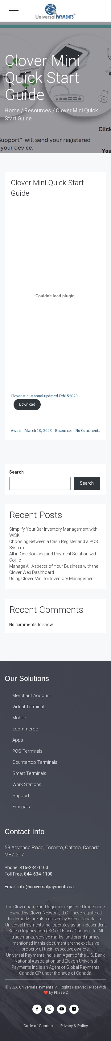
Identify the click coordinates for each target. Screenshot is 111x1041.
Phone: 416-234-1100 (26, 867)
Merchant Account (31, 695)
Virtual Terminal (28, 706)
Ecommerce (25, 729)
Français (21, 806)
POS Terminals (27, 751)
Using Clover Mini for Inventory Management (52, 578)
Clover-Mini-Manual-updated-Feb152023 (44, 396)
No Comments (87, 431)
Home (12, 110)
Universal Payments (36, 987)
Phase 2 (61, 992)
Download (27, 404)
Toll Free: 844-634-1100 (28, 874)
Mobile (19, 718)
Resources (37, 110)
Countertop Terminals (34, 762)
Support (20, 795)
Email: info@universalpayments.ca (39, 886)
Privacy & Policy (74, 1025)
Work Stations (26, 784)
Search (16, 472)
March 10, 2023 (38, 431)
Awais (16, 431)
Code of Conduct (38, 1025)
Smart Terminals (29, 773)
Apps (17, 740)
